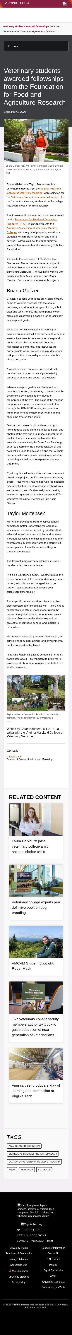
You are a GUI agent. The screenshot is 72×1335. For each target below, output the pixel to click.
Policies (53, 1265)
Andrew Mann (14, 756)
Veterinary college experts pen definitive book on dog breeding (36, 907)
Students (44, 1169)
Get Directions (30, 1230)
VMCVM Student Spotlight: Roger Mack (33, 966)
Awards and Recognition (24, 1146)
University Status (18, 1248)
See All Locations (32, 1235)
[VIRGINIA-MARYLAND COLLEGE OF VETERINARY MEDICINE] (28, 15)
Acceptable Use (18, 1265)
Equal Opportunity (53, 1270)
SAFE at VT (53, 1259)
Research (26, 1169)
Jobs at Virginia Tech (53, 1287)
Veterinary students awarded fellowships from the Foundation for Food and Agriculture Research (31, 29)
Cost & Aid (53, 1253)
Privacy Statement (19, 1259)
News (12, 1169)
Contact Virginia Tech (36, 1240)
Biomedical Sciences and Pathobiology (33, 1154)
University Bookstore (53, 1282)
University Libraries (18, 1276)
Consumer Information (53, 1248)
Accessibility (18, 1282)
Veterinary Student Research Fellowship (34, 197)
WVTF (53, 1276)
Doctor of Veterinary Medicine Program (34, 1161)
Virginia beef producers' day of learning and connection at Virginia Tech (36, 1090)
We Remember (20, 1271)
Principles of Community (19, 1253)
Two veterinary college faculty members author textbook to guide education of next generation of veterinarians (35, 1027)
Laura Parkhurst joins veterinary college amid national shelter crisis (30, 846)
